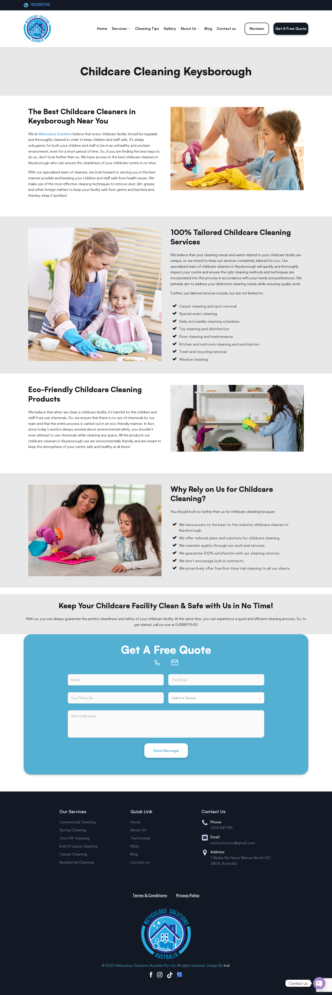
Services (119, 28)
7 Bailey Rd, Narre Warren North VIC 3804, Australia (240, 860)
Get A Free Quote (290, 28)
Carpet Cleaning (73, 854)
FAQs (134, 846)
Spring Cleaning (72, 830)
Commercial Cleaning (77, 822)
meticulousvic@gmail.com (232, 843)
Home (102, 28)
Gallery (170, 28)
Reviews (257, 28)
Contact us (226, 28)
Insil (226, 965)
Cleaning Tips (147, 28)
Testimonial (140, 838)
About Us (188, 28)
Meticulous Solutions (55, 134)
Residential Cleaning (76, 862)
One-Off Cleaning (74, 838)
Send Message (166, 750)
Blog (208, 28)
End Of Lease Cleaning (78, 846)
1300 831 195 (221, 827)
